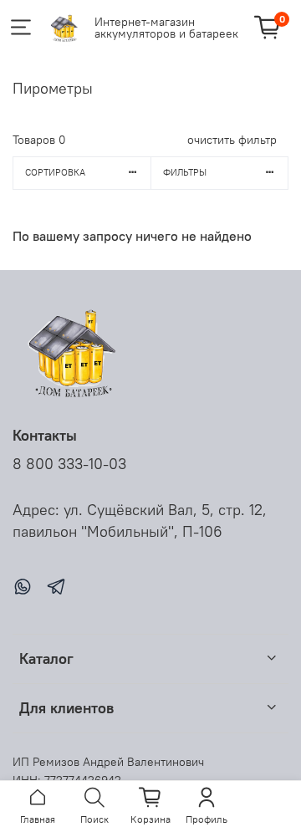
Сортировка (55, 172)
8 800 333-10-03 (69, 464)
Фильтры (185, 172)
